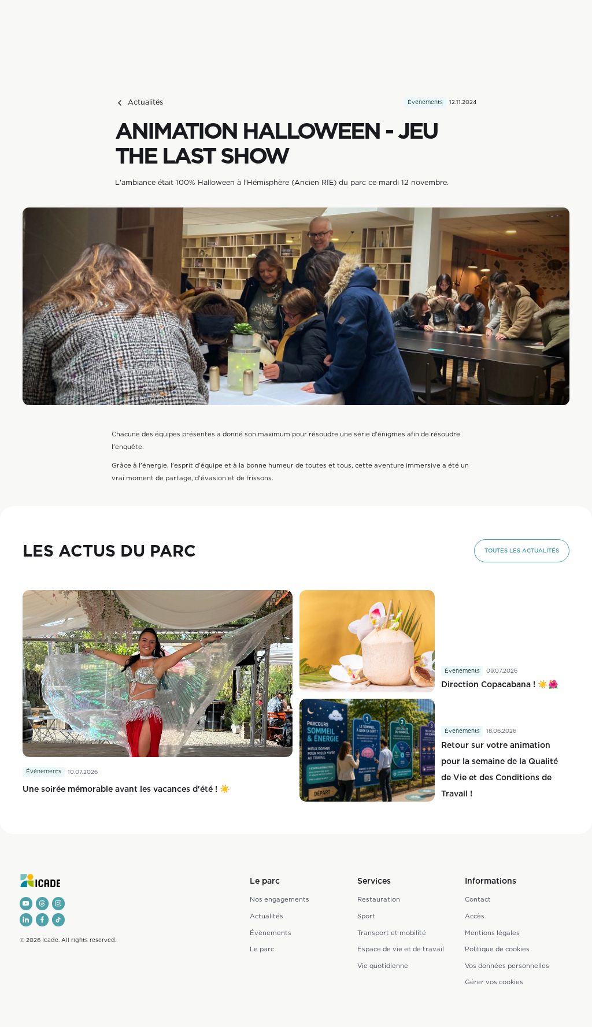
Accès (474, 916)
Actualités (266, 916)
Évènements (270, 933)
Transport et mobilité (391, 933)
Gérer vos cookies (494, 982)
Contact (478, 899)
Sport (366, 916)
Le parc (262, 949)
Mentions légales (492, 933)
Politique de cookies (497, 949)
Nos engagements (279, 899)
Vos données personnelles (507, 966)
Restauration (378, 899)
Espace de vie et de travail (400, 949)
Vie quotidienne (382, 966)
